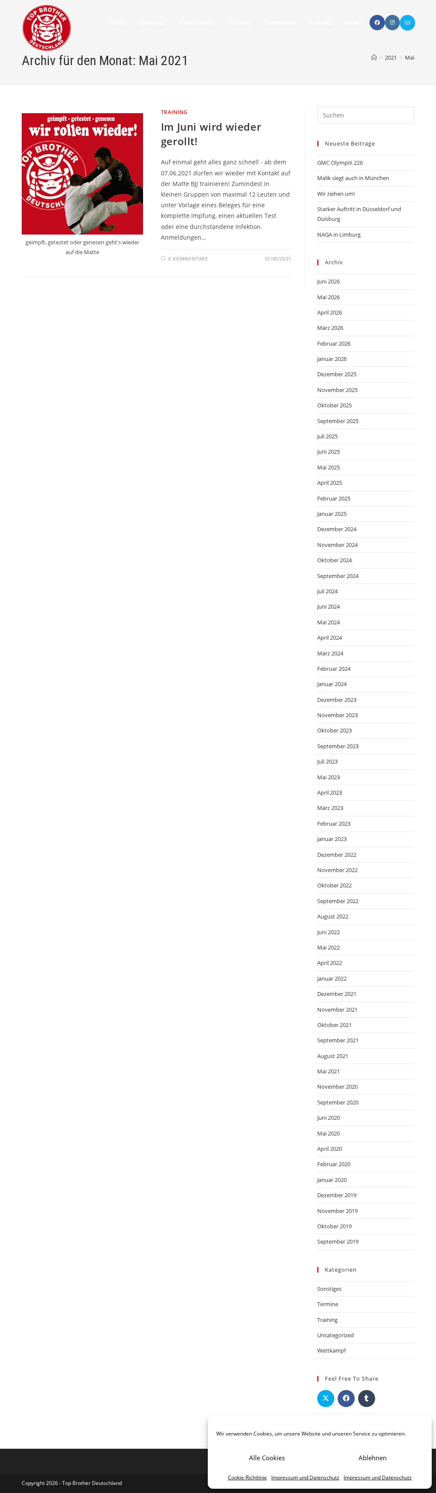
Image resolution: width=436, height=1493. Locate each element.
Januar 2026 (332, 359)
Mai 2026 (328, 297)
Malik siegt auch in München (353, 178)
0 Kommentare (188, 258)
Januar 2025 (332, 514)
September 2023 (338, 746)
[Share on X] (325, 1398)
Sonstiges (329, 1289)
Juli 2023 (327, 761)
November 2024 (337, 545)
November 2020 (337, 1086)
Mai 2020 (328, 1133)
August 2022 (332, 916)
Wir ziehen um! (336, 193)
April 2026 (329, 312)
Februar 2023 (333, 823)
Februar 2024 (333, 668)
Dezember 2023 (336, 700)
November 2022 (337, 870)
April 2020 (329, 1149)
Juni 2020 (328, 1117)
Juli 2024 (327, 591)
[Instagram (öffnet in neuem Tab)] (392, 22)
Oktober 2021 (334, 1025)
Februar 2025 (333, 498)
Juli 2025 (327, 436)
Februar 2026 (333, 343)
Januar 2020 (332, 1180)
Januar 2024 (332, 684)
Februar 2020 (333, 1164)
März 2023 (330, 808)
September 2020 (338, 1102)
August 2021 (332, 1056)
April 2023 (329, 792)
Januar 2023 (332, 839)
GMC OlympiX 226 (340, 162)
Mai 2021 (328, 1071)
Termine (327, 1304)
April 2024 (329, 637)
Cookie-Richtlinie (247, 1477)
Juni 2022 (328, 932)
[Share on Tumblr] (366, 1398)
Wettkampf (331, 1350)
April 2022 (329, 963)
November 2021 (337, 1009)
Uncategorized (335, 1335)
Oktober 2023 (334, 730)
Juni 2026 (328, 281)
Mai (409, 57)
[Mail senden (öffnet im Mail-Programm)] (407, 23)
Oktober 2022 (334, 885)
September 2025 (338, 421)
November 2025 (337, 390)
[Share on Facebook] (346, 1398)
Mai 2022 (328, 947)
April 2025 (329, 482)
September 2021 (338, 1040)
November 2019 (337, 1211)
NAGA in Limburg (339, 234)
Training (174, 112)
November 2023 (337, 715)
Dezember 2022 (336, 854)
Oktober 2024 (334, 560)
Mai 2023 (328, 777)
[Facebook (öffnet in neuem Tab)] (377, 22)
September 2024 (338, 576)
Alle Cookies (267, 1457)
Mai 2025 (328, 467)
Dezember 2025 (336, 374)
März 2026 (330, 328)
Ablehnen (373, 1457)
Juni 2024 (328, 606)
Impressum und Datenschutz (305, 1477)
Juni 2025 (328, 451)
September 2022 (338, 901)
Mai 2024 (328, 622)
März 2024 (330, 653)
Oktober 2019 (334, 1226)
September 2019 (338, 1241)
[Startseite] (374, 57)
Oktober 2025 (334, 405)
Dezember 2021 (336, 994)
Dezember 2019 (336, 1195)
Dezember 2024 (336, 529)
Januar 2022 (332, 978)
